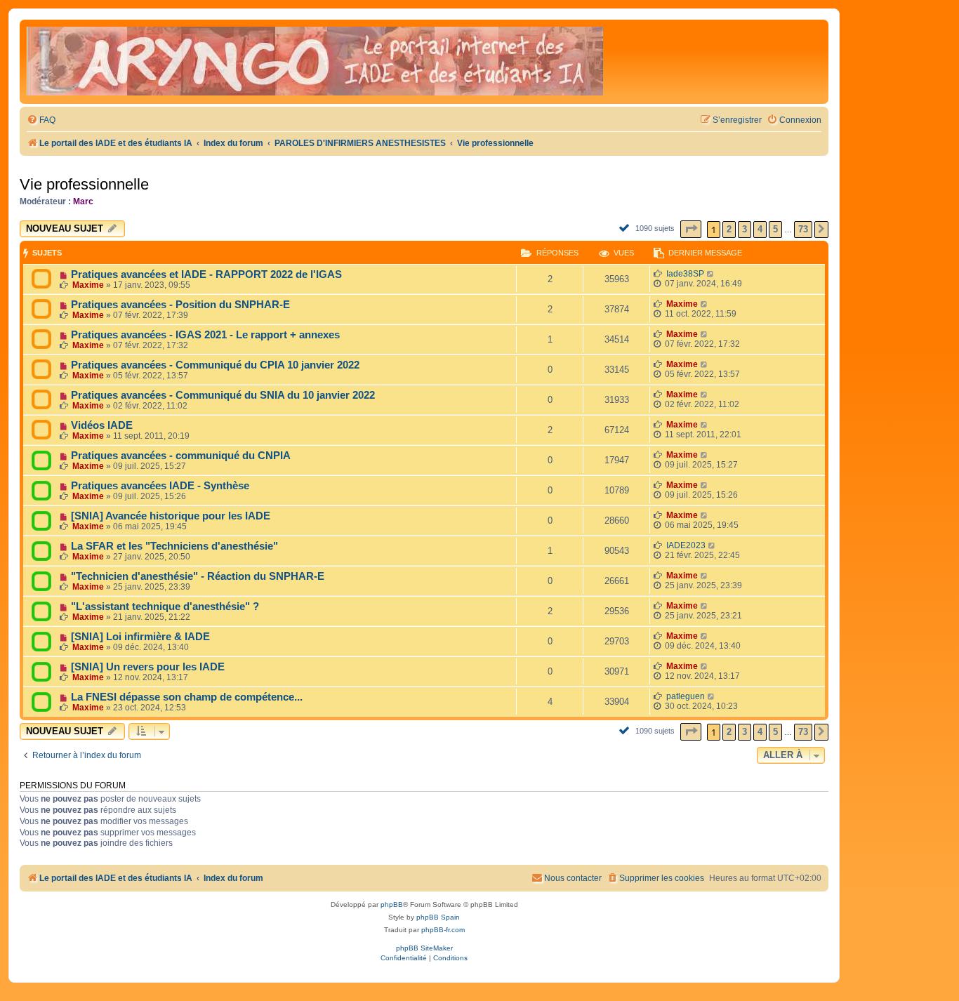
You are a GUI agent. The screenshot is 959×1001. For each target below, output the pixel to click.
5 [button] (775, 229)
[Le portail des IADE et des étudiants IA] (315, 61)
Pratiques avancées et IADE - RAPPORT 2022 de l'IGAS (206, 274)
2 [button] (729, 229)
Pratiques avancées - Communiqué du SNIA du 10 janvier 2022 (223, 395)
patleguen (685, 696)
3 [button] (744, 229)
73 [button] (803, 229)
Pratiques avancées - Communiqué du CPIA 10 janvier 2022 (215, 365)
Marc (83, 201)
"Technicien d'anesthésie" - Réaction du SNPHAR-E (197, 576)
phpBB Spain (438, 917)
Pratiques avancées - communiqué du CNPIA (181, 455)
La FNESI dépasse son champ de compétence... (187, 697)
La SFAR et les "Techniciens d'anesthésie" (174, 546)
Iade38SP (685, 274)
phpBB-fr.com (443, 930)
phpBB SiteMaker (424, 948)
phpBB (392, 904)
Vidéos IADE (102, 425)
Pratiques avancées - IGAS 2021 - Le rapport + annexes (205, 334)
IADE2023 (686, 545)
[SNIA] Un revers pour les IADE (148, 666)
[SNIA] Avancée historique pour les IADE (170, 516)
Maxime (88, 285)
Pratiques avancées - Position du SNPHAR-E (180, 304)
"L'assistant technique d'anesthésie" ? (165, 606)
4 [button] (760, 229)
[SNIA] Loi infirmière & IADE (140, 636)
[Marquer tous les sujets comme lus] (626, 227)
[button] (690, 229)
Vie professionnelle (84, 184)
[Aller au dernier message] (710, 274)
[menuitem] (41, 120)
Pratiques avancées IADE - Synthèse (160, 485)
